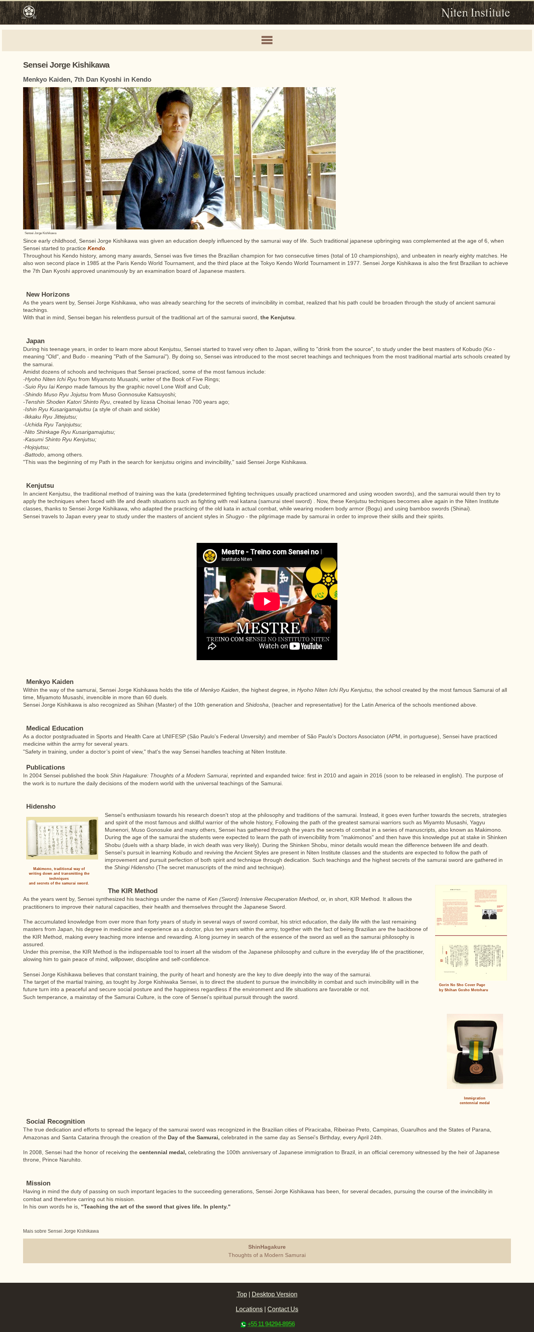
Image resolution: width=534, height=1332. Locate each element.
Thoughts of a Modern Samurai (267, 1251)
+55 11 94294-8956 (271, 1324)
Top (242, 1294)
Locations (249, 1309)
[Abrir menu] (267, 41)
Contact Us (282, 1309)
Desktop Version (274, 1294)
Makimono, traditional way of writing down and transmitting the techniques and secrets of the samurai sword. (59, 876)
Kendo (96, 248)
